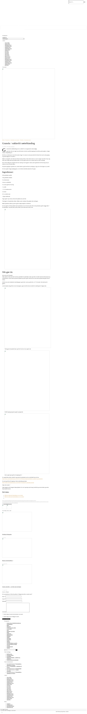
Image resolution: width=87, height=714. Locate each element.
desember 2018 (8, 59)
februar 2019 (7, 56)
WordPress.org (10, 707)
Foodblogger (10, 500)
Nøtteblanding (7, 501)
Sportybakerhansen (8, 504)
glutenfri (23, 500)
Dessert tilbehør (5, 500)
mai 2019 (7, 53)
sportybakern (37, 501)
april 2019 (7, 54)
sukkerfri (44, 501)
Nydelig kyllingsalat (7, 534)
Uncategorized (27, 139)
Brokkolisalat (18, 668)
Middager (9, 636)
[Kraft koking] (9, 508)
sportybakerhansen (32, 501)
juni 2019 (7, 52)
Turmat (8, 645)
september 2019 (8, 48)
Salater (8, 637)
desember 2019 (8, 45)
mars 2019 (7, 55)
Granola (26, 500)
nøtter (10, 501)
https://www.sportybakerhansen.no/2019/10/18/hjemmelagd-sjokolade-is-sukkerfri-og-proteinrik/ (22, 478)
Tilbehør (22, 139)
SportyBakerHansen (29, 15)
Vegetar (8, 647)
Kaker (8, 632)
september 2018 (8, 62)
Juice (8, 630)
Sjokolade (9, 638)
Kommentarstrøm (10, 706)
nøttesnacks (13, 501)
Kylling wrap (9, 654)
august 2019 (7, 49)
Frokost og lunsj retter (11, 627)
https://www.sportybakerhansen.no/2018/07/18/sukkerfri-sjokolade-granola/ (18, 482)
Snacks (8, 640)
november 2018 (8, 60)
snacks (28, 501)
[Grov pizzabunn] (4, 508)
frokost (17, 500)
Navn (3, 596)
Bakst (3, 139)
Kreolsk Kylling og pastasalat (12, 660)
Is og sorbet (9, 629)
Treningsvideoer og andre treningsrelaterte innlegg (12, 644)
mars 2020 (7, 42)
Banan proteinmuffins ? (7, 560)
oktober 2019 (7, 47)
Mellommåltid (10, 634)
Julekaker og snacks (14, 139)
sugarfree (41, 501)
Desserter (7, 139)
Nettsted (4, 601)
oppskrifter (17, 501)
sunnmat (9, 502)
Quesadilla (9, 656)
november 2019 (8, 46)
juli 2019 (7, 51)
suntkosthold (13, 502)
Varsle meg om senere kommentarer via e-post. (13, 614)
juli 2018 (7, 65)
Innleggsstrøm (10, 704)
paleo (20, 501)
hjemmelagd (29, 500)
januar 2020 (7, 44)
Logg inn (8, 703)
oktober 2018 (7, 61)
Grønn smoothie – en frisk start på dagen (11, 586)
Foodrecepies (14, 500)
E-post (4, 598)
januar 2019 (7, 58)
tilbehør (16, 502)
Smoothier (9, 639)
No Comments (11, 146)
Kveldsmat (9, 633)
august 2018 (7, 64)
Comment (4, 611)
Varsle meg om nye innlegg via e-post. (11, 616)
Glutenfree (20, 500)
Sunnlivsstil (6, 502)
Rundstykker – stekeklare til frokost (14, 664)
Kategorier (5, 37)
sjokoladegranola (24, 501)
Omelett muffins (10, 655)
